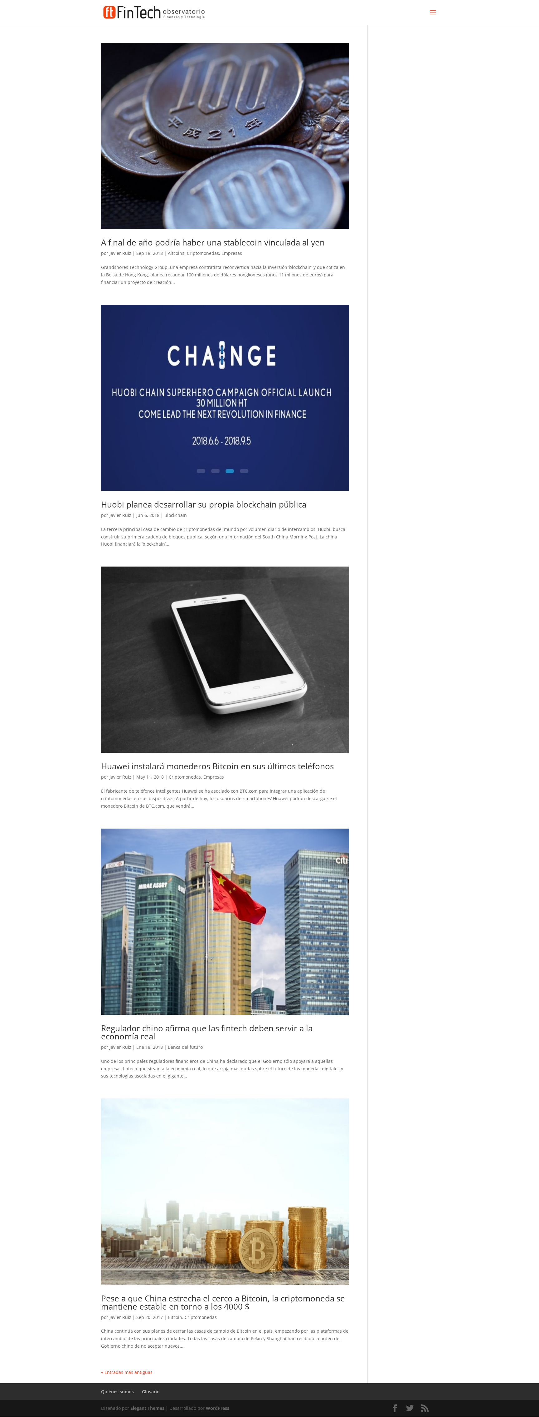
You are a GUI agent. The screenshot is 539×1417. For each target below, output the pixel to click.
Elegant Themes (147, 1408)
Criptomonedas (203, 253)
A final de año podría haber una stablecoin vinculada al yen (213, 242)
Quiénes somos (117, 1392)
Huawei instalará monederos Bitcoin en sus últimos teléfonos (217, 766)
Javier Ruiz (120, 253)
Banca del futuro (185, 1047)
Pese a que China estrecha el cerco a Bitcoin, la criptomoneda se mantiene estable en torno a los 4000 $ (223, 1302)
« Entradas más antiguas (127, 1372)
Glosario (151, 1392)
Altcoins (176, 253)
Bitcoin (175, 1317)
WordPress (217, 1408)
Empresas (231, 253)
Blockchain (175, 515)
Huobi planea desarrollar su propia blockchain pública (203, 504)
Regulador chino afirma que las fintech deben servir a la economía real (207, 1032)
